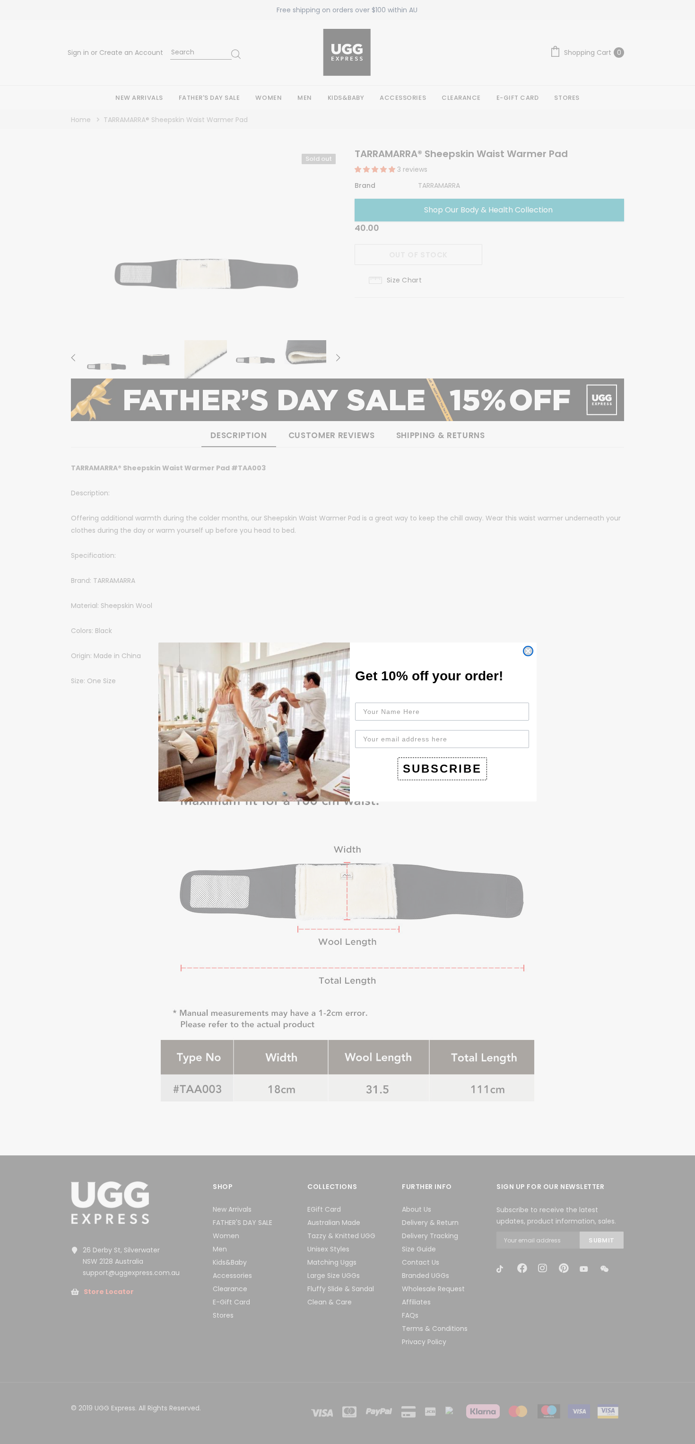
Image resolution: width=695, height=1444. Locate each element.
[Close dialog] (528, 651)
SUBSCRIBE (442, 768)
